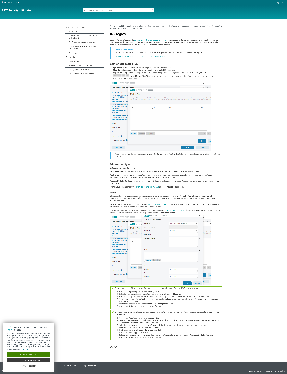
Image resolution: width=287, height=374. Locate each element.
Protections (174, 26)
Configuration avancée (157, 26)
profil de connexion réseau (147, 187)
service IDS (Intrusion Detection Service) (151, 40)
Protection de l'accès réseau (193, 26)
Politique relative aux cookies (274, 371)
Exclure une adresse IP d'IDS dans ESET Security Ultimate (140, 56)
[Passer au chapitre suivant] (115, 347)
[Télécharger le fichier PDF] (217, 33)
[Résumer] (220, 33)
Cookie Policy (25, 350)
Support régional (89, 366)
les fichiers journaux (175, 210)
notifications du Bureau (157, 204)
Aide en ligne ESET (117, 26)
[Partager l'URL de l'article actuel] (214, 33)
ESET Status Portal (69, 366)
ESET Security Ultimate (16, 10)
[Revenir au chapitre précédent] (111, 347)
